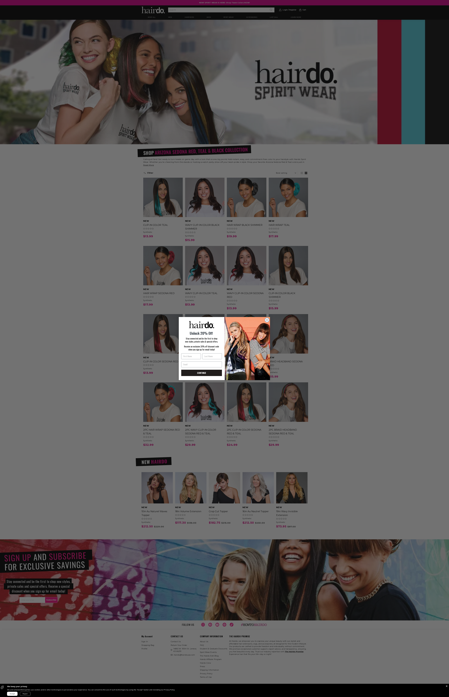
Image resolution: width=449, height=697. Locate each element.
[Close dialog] (267, 320)
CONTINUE (201, 372)
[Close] (446, 686)
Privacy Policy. (169, 690)
